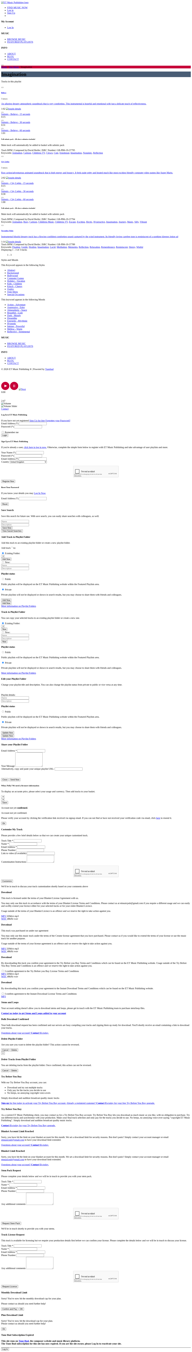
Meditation (62, 247)
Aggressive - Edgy (16, 307)
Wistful (139, 247)
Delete (14, 1050)
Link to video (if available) (13, 853)
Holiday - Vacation (16, 281)
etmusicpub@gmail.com (12, 1140)
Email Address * (9, 750)
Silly (136, 222)
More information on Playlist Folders (18, 606)
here (158, 818)
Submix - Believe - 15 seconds (15, 114)
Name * (5, 844)
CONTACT (13, 59)
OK (21, 1309)
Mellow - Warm (14, 329)
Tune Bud (24, 1341)
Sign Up (11, 13)
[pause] (14, 389)
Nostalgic (87, 153)
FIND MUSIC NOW (17, 7)
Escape (72, 222)
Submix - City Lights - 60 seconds (17, 199)
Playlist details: (8, 695)
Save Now (6, 528)
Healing (32, 247)
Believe (3, 93)
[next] (22, 389)
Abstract (11, 270)
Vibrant (143, 222)
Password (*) (7, 426)
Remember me (12, 432)
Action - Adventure (16, 304)
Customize (7, 881)
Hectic (89, 222)
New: (7, 562)
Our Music (14, 67)
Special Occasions (15, 294)
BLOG (10, 56)
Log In (10, 27)
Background (13, 273)
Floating (16, 247)
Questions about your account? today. (25, 1033)
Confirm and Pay (9, 1309)
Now (4, 629)
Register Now (8, 481)
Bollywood (12, 275)
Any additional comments (13, 1204)
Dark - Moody (14, 315)
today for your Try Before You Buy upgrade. (28, 1125)
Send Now (14, 780)
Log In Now (40, 493)
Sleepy (132, 247)
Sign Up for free (37, 420)
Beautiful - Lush (15, 312)
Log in (10, 10)
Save (4, 802)
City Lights (5, 162)
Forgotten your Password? (57, 420)
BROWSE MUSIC (16, 39)
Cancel (5, 1050)
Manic (130, 222)
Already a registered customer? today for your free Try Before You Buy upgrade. (110, 1103)
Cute (56, 153)
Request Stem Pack (11, 1223)
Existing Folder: (12, 553)
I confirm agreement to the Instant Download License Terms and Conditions (41, 994)
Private (8, 589)
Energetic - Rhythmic (17, 321)
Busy (25, 222)
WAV (4, 919)
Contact (5, 409)
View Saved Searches (12, 531)
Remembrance (108, 247)
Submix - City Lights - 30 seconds (17, 191)
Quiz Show (12, 291)
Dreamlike (12, 318)
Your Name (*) (8, 452)
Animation (17, 153)
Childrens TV (38, 153)
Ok (3, 823)
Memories (73, 247)
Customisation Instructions (13, 862)
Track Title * (7, 840)
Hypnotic (11, 323)
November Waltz (7, 231)
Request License (9, 1286)
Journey (122, 222)
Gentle (24, 247)
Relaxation (95, 247)
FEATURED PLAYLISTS (20, 42)
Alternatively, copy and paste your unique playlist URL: (27, 769)
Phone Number (8, 850)
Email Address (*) (9, 423)
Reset (5, 504)
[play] (5, 389)
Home (4, 67)
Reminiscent (122, 247)
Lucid (53, 247)
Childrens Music (46, 222)
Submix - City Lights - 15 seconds (17, 183)
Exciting (81, 222)
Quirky (10, 289)
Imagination (76, 153)
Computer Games (15, 278)
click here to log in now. (35, 447)
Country (5, 462)
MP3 (3, 916)
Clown (49, 153)
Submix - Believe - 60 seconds (15, 130)
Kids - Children (14, 283)
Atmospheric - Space (17, 310)
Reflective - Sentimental (18, 331)
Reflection (98, 153)
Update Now (7, 733)
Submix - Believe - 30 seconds (15, 122)
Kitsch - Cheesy (14, 286)
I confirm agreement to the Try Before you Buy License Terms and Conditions (42, 971)
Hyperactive (99, 222)
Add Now (6, 559)
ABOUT (11, 53)
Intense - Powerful (16, 326)
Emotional (64, 153)
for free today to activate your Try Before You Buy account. (33, 1103)
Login (4, 435)
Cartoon (27, 153)
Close (4, 780)
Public (8, 579)
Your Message (8, 766)
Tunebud (49, 369)
